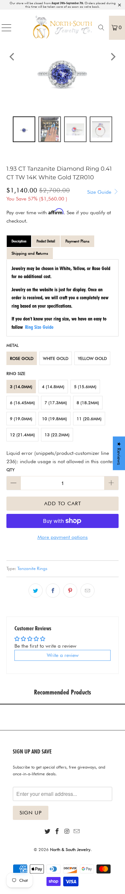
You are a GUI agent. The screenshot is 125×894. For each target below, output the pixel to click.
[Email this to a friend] (87, 590)
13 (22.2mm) (57, 434)
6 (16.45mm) (22, 402)
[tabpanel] (62, 297)
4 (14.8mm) (53, 386)
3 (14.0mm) (21, 386)
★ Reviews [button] (119, 453)
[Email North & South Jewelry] (76, 831)
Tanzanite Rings (32, 568)
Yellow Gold (92, 358)
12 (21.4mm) (22, 434)
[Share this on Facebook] (53, 590)
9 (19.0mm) (21, 418)
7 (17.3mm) (56, 402)
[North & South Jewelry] (62, 28)
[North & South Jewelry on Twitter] (47, 831)
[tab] (18, 241)
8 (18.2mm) (88, 402)
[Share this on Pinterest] (70, 590)
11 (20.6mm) (89, 418)
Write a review (63, 655)
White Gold (55, 358)
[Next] (112, 56)
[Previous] (12, 56)
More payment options (63, 537)
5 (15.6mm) (85, 386)
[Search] (101, 27)
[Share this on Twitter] (36, 590)
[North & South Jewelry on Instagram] (67, 831)
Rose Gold (21, 358)
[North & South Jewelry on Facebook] (57, 831)
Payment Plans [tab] (77, 241)
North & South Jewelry (70, 849)
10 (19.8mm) (54, 418)
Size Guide (100, 192)
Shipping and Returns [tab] (30, 253)
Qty (10, 469)
